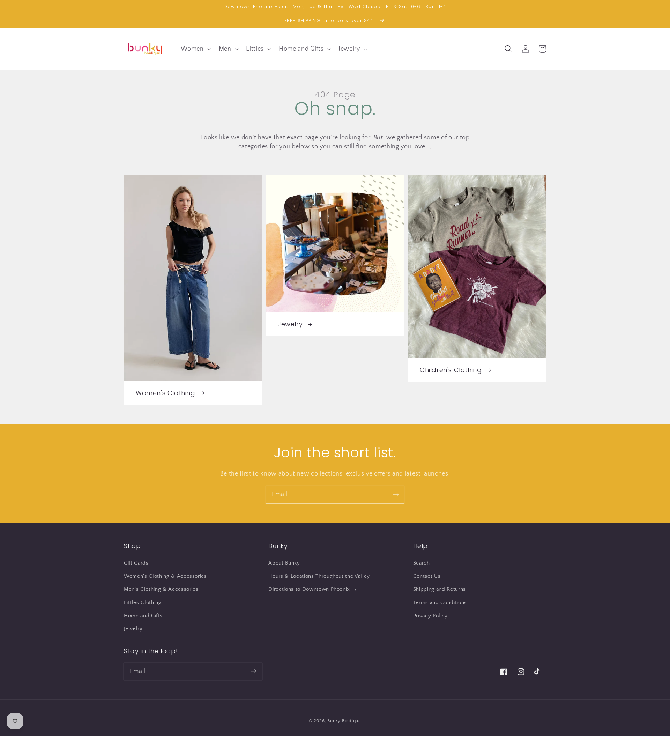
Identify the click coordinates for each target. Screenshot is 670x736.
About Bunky (284, 563)
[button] (195, 48)
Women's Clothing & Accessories (165, 576)
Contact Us (427, 576)
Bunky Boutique (344, 720)
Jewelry (133, 629)
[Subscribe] (395, 494)
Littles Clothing (143, 602)
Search (421, 563)
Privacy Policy (430, 616)
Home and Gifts (143, 616)
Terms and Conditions (440, 602)
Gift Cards (136, 563)
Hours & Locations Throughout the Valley (319, 576)
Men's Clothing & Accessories (161, 589)
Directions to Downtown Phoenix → (312, 589)
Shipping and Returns (439, 589)
